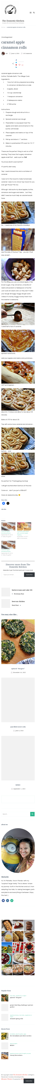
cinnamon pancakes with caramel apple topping (23, 533)
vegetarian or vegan (21, 995)
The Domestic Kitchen (13, 20)
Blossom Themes (6, 1079)
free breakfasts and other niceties (20, 1036)
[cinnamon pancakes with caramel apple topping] (24, 526)
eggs (25, 1034)
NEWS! (18, 785)
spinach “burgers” (18, 669)
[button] (6, 925)
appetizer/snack (14, 1015)
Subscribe (29, 574)
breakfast (12, 1034)
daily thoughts (19, 1034)
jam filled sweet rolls (18, 727)
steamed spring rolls (16, 1018)
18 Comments (27, 53)
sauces (29, 1053)
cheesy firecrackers (16, 1055)
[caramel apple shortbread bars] (8, 526)
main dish (12, 995)
